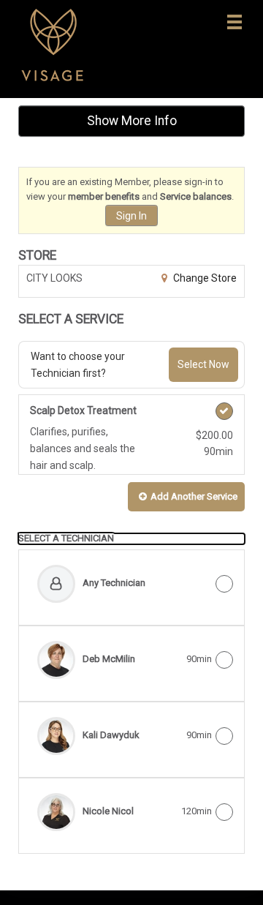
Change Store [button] (204, 278)
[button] (186, 497)
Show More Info (132, 120)
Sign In (131, 216)
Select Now (203, 364)
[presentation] (131, 538)
